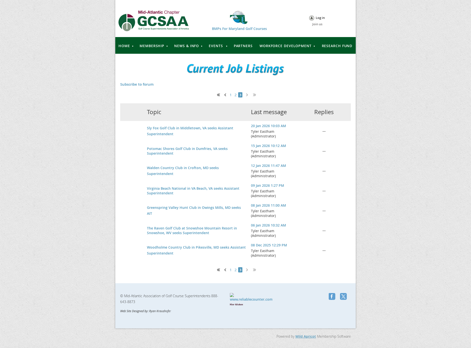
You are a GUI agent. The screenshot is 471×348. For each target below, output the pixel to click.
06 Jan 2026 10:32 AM (268, 225)
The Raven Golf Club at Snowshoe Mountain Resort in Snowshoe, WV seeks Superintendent (192, 230)
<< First (217, 94)
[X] (344, 297)
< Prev (224, 94)
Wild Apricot (305, 336)
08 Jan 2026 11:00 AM (268, 205)
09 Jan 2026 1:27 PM (267, 185)
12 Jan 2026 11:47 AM (268, 165)
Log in (320, 17)
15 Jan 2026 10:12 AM (268, 145)
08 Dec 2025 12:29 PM (269, 245)
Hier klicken (236, 304)
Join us (317, 24)
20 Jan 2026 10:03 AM (268, 125)
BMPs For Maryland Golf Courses (239, 28)
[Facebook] (333, 297)
